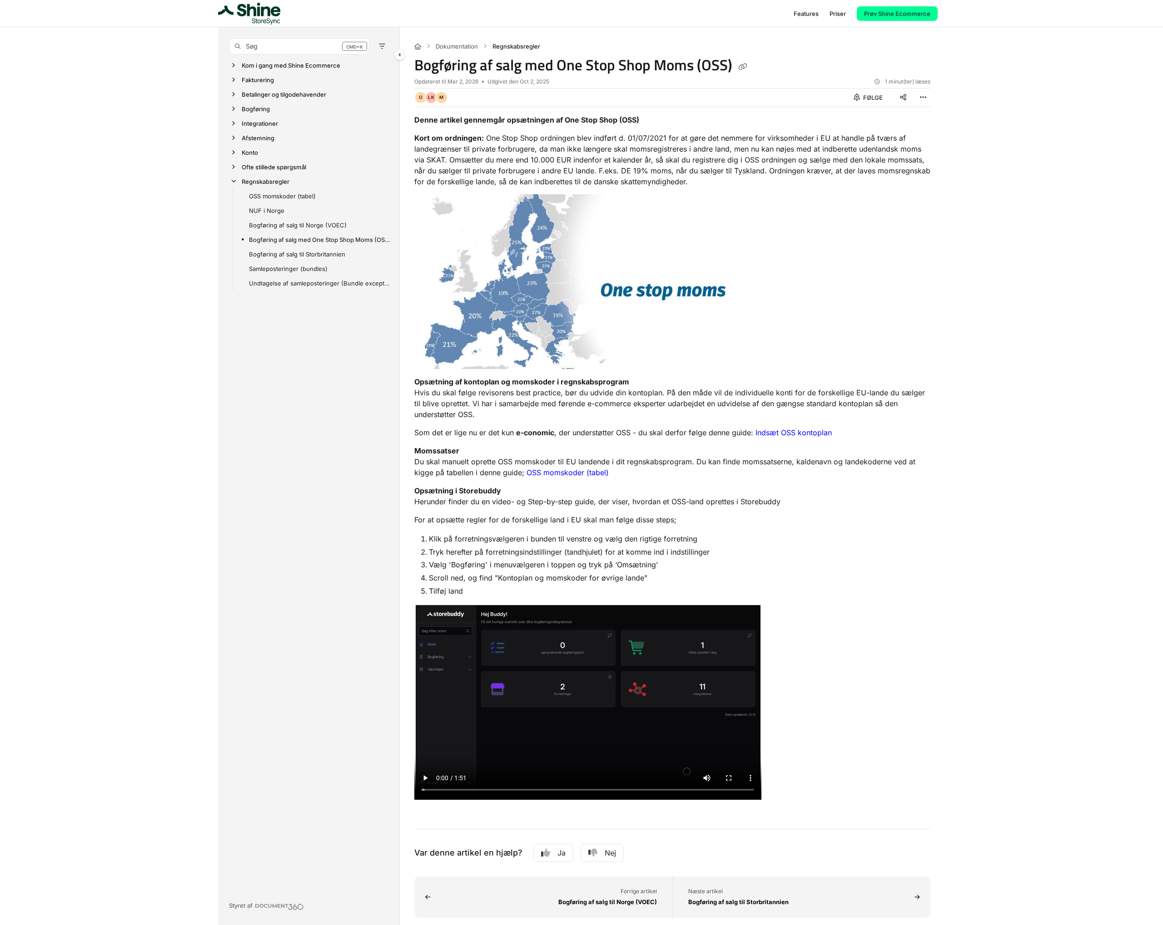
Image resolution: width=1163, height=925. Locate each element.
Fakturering (258, 80)
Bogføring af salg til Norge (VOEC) (298, 225)
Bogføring (256, 109)
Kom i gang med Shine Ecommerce (291, 65)
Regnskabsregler (265, 181)
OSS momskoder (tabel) (282, 196)
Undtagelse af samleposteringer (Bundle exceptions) (319, 283)
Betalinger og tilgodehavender (284, 94)
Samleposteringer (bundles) (288, 268)
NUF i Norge (266, 210)
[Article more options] (923, 97)
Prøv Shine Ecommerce (897, 13)
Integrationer (260, 123)
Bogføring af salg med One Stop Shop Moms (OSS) (319, 239)
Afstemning (258, 138)
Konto (250, 152)
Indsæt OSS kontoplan (793, 432)
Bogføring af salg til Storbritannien (297, 254)
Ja (561, 852)
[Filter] (382, 46)
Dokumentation (457, 46)
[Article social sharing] (903, 97)
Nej (610, 852)
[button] (299, 46)
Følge (872, 97)
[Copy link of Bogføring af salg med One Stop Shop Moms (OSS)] (743, 66)
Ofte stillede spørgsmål (274, 167)
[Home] (249, 14)
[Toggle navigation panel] (399, 54)
